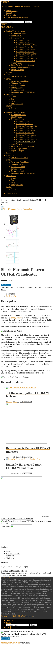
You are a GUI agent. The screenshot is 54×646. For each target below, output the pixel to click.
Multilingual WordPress (10, 643)
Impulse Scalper (17, 70)
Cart (12, 99)
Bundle (9, 551)
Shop (13, 101)
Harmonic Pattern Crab (25, 51)
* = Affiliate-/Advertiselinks (17, 17)
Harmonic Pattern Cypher (26, 54)
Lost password (17, 103)
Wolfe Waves (16, 63)
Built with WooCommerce (22, 616)
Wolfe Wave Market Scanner (22, 65)
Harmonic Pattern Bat (24, 47)
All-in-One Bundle (18, 33)
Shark (3, 289)
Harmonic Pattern (18, 38)
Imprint (9, 13)
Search (28, 22)
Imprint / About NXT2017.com (23, 92)
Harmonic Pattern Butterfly (27, 49)
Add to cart (6, 285)
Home (3, 200)
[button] (7, 27)
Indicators (11, 200)
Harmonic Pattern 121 (25, 40)
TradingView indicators (15, 31)
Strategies (10, 558)
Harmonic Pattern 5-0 (24, 42)
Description (10, 294)
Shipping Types (17, 83)
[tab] (29, 294)
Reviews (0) (11, 296)
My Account (11, 94)
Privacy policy (11, 11)
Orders (13, 97)
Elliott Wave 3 (16, 36)
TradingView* (16, 318)
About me (10, 74)
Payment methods (18, 85)
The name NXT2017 (19, 76)
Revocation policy (18, 90)
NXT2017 (5, 2)
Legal (8, 79)
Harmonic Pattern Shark (25, 61)
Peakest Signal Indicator (20, 67)
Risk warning (11, 15)
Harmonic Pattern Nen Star (27, 58)
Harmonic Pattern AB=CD (26, 45)
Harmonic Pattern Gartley (26, 56)
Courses (9, 72)
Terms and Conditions (20, 81)
